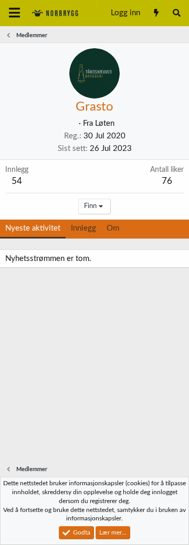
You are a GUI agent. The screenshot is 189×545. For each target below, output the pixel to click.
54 (17, 181)
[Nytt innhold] (155, 13)
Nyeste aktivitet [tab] (32, 228)
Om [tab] (113, 228)
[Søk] (176, 13)
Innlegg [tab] (83, 228)
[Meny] (14, 13)
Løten (104, 123)
